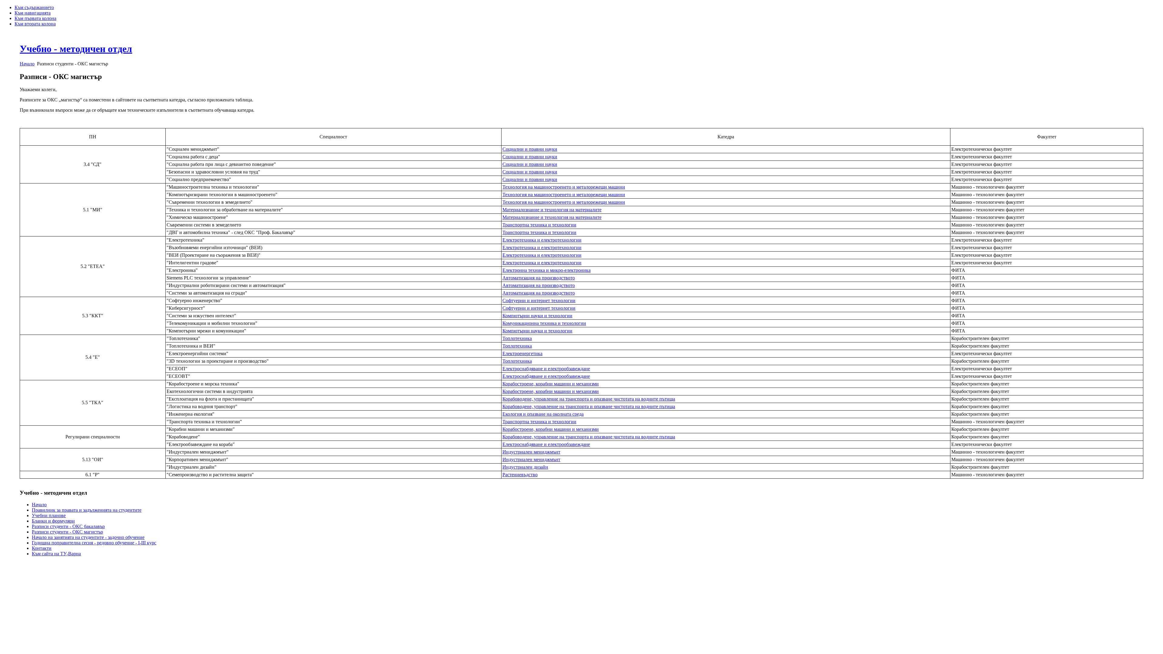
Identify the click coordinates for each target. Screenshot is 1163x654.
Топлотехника (517, 338)
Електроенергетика (522, 353)
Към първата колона (35, 18)
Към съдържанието (34, 7)
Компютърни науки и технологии (537, 315)
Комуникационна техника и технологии (544, 323)
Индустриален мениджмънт (531, 451)
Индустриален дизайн (525, 467)
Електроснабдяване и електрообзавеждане (546, 368)
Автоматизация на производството (538, 277)
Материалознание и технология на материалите (551, 209)
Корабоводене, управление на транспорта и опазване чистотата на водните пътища (588, 398)
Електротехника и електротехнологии (542, 240)
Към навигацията (33, 12)
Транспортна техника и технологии (539, 224)
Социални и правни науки (529, 149)
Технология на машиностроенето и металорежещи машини (563, 187)
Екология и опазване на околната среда (543, 414)
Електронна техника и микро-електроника (546, 270)
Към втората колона (35, 23)
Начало (27, 63)
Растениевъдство (520, 474)
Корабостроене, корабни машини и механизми (550, 383)
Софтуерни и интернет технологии (538, 300)
